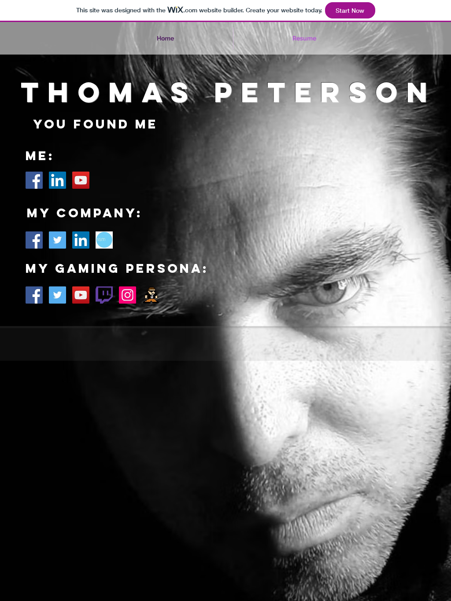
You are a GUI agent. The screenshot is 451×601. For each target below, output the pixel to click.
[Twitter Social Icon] (57, 240)
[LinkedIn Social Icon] (57, 180)
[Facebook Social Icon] (34, 180)
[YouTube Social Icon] (80, 180)
